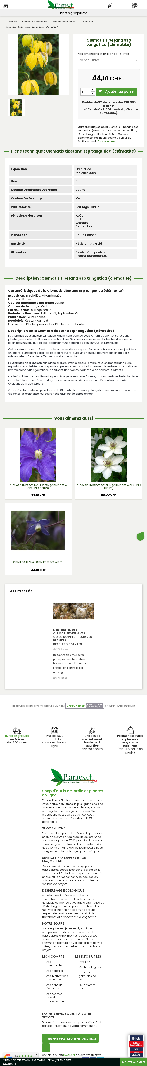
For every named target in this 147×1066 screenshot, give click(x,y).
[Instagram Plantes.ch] (46, 1047)
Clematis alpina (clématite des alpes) (38, 562)
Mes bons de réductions (54, 986)
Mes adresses (55, 971)
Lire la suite (60, 678)
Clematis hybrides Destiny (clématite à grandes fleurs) (109, 487)
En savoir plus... (107, 141)
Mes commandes (54, 963)
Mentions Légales (90, 967)
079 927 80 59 (76, 706)
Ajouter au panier (116, 91)
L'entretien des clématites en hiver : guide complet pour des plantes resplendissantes (72, 637)
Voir (38, 476)
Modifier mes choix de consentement (55, 997)
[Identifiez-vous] (110, 5)
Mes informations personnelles (57, 977)
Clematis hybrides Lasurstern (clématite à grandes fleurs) (38, 487)
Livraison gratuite (17, 736)
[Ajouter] (93, 90)
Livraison (84, 962)
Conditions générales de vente (87, 976)
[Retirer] (93, 93)
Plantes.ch (69, 1055)
